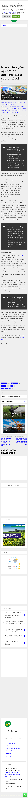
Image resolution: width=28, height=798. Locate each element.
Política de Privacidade (15, 795)
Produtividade (10, 743)
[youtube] (16, 731)
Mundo (8, 753)
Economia (9, 751)
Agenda (8, 756)
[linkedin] (12, 731)
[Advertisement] (14, 45)
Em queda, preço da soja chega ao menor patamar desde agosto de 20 (21, 441)
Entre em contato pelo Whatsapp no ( (12, 774)
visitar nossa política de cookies (13, 11)
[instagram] (8, 731)
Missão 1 (21, 255)
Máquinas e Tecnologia (13, 748)
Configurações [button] (6, 16)
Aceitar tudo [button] (16, 16)
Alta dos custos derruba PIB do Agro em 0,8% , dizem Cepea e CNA (13, 415)
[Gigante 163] (14, 21)
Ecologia (8, 746)
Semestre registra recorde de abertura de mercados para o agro (14, 429)
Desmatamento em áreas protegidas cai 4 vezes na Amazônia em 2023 (6, 442)
